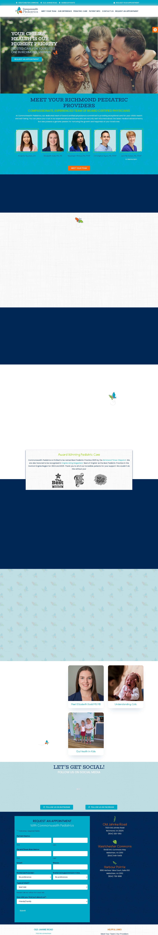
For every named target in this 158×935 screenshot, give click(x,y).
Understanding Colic (126, 704)
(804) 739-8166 (115, 876)
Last (54, 845)
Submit (23, 910)
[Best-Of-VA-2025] (79, 473)
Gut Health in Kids (86, 751)
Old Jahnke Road (43, 929)
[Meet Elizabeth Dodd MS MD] (86, 667)
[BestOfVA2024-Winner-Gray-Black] (100, 475)
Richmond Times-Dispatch (114, 460)
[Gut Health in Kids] (86, 714)
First (18, 845)
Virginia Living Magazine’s (72, 463)
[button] (155, 30)
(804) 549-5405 (115, 855)
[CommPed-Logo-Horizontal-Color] (27, 6)
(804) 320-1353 (114, 833)
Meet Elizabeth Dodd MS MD (86, 704)
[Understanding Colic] (125, 667)
